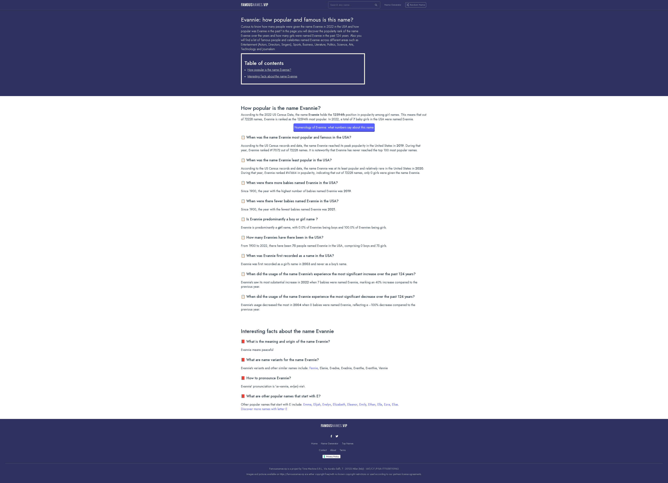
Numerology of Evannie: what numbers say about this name (334, 127)
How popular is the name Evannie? (269, 70)
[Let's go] (376, 5)
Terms (343, 450)
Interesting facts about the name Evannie (272, 76)
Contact (323, 450)
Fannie (313, 368)
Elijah (316, 404)
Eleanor (352, 404)
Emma (307, 404)
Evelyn (326, 404)
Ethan (371, 404)
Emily (362, 404)
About (333, 450)
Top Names (347, 443)
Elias (395, 404)
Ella (379, 404)
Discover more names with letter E (264, 409)
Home (314, 443)
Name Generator (392, 4)
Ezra (387, 404)
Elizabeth (339, 404)
